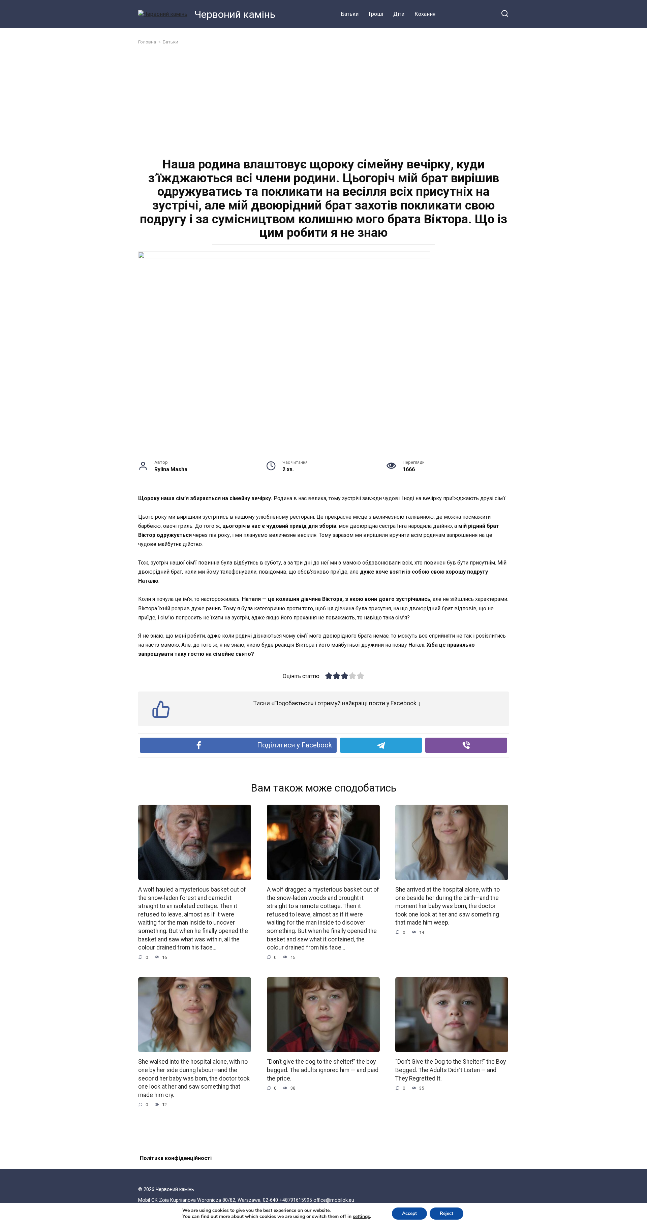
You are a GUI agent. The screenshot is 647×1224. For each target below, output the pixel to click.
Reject (446, 1213)
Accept (409, 1213)
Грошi (376, 14)
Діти (398, 14)
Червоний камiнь (234, 14)
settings (361, 1217)
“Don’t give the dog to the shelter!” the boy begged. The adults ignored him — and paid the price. (322, 1070)
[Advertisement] (323, 100)
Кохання (424, 14)
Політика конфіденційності (176, 1158)
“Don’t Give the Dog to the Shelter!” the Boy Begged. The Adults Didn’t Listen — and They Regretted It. (450, 1070)
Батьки (350, 14)
